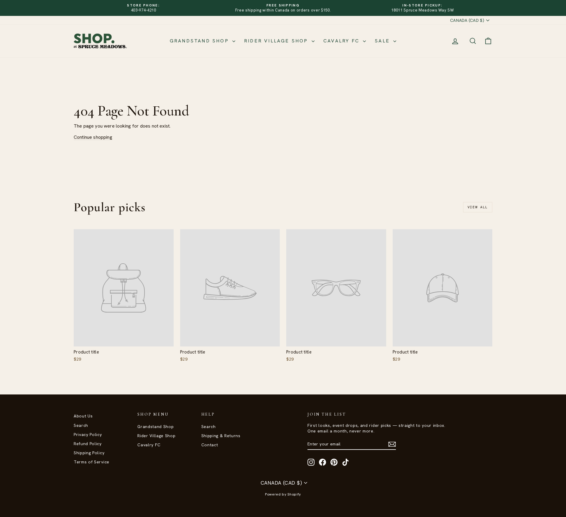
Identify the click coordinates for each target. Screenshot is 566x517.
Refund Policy (88, 443)
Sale (383, 41)
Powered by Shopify (283, 494)
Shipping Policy (89, 452)
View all (478, 207)
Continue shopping (93, 137)
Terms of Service (91, 462)
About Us (83, 416)
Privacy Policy (88, 434)
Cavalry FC (342, 41)
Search (81, 425)
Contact (209, 444)
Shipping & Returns (221, 435)
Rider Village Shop (277, 41)
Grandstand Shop (200, 41)
